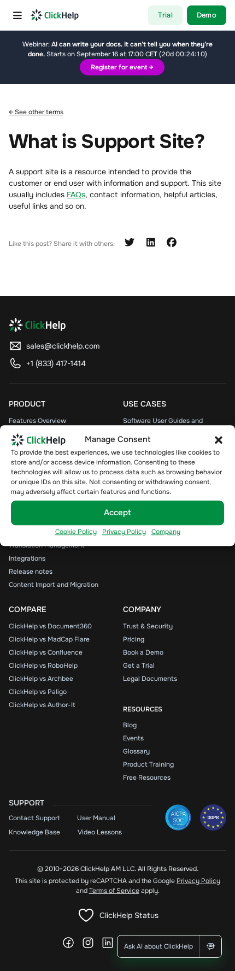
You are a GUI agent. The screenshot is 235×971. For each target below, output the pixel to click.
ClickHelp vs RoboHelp (43, 665)
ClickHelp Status (128, 915)
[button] (218, 439)
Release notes (30, 571)
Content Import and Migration (53, 584)
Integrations (27, 558)
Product (27, 404)
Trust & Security (148, 626)
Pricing (133, 639)
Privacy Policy (124, 531)
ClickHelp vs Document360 (50, 626)
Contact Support (34, 818)
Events (133, 738)
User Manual (96, 818)
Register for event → (122, 67)
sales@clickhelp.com (62, 346)
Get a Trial (139, 665)
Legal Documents (150, 678)
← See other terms (36, 112)
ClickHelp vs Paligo (38, 691)
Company (165, 531)
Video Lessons (100, 832)
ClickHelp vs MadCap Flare (49, 639)
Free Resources (147, 777)
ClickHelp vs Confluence (46, 652)
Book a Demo (143, 652)
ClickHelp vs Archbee (41, 678)
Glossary (136, 751)
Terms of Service (114, 890)
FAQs (76, 194)
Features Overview (37, 420)
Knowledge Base (34, 832)
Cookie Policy (76, 531)
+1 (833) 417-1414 (56, 363)
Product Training (148, 764)
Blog (130, 725)
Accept (117, 513)
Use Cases (144, 404)
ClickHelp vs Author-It (42, 705)
